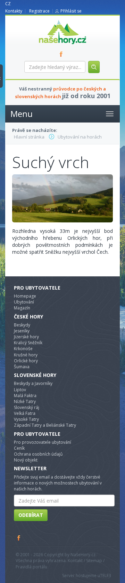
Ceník (19, 448)
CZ (8, 4)
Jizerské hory (26, 337)
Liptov (20, 390)
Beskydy (22, 325)
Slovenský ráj (26, 407)
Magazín (22, 308)
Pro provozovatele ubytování (42, 442)
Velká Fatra (24, 413)
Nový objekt (26, 460)
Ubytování (24, 302)
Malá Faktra (25, 396)
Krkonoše (23, 349)
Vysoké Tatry (26, 419)
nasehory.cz (50, 20)
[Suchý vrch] (62, 198)
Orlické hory (26, 361)
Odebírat (30, 515)
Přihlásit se (71, 11)
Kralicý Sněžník (28, 343)
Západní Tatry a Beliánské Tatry (45, 425)
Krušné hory (26, 355)
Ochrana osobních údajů (38, 454)
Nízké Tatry (25, 401)
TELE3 (105, 575)
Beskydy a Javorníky (33, 383)
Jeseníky (22, 331)
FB (62, 54)
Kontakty (13, 11)
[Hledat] (94, 67)
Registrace (39, 11)
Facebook (19, 538)
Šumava (22, 367)
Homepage (25, 296)
